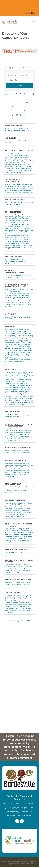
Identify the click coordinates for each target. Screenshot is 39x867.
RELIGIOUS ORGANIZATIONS (16, 550)
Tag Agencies (17, 190)
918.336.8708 (13, 808)
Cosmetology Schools (12, 583)
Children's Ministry (11, 552)
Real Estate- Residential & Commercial (18, 535)
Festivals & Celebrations (13, 163)
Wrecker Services (27, 192)
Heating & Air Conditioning (22, 299)
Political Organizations (12, 452)
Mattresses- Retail (26, 606)
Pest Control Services (21, 391)
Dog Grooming (28, 487)
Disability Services (22, 333)
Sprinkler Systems (23, 395)
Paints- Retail (9, 391)
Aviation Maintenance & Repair (20, 429)
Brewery (8, 566)
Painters (27, 389)
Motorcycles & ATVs (11, 188)
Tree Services (20, 400)
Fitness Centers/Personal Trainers (16, 467)
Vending (18, 438)
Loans (21, 469)
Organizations (26, 451)
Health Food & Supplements (14, 337)
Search (20, 86)
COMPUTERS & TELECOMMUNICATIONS (14, 271)
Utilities (7, 402)
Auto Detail (25, 184)
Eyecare (13, 335)
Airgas (7, 429)
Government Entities (23, 317)
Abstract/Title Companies (14, 527)
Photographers (24, 470)
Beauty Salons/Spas (12, 463)
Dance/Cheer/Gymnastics (14, 261)
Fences (14, 376)
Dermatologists (10, 333)
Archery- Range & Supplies (14, 153)
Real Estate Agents (23, 530)
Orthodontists (9, 346)
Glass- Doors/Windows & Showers (16, 379)
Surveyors (13, 542)
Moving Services (10, 530)
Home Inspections (11, 529)
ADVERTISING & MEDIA (13, 125)
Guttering (28, 379)
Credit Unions (14, 202)
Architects (28, 503)
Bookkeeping (9, 507)
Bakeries (8, 564)
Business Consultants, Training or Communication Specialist (17, 508)
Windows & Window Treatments (16, 404)
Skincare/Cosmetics (12, 472)
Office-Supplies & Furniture (17, 233)
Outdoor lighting (18, 389)
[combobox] (19, 80)
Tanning (26, 472)
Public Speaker (10, 584)
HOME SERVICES (11, 369)
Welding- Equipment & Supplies (16, 439)
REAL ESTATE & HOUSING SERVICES (18, 524)
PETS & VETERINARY (13, 484)
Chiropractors (16, 331)
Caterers (20, 566)
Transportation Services (13, 192)
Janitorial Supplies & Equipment (22, 230)
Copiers (16, 217)
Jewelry (7, 606)
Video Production (22, 247)
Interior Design (10, 381)
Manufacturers (26, 431)
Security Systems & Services (17, 240)
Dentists (23, 331)
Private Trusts (18, 204)
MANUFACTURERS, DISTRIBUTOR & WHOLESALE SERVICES (18, 425)
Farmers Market (27, 161)
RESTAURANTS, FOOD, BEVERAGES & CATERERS (19, 561)
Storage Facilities (15, 243)
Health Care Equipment (25, 335)
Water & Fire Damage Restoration (22, 402)
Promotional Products (18, 237)
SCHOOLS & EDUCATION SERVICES (18, 580)
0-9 (6, 94)
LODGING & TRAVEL (12, 412)
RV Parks (18, 415)
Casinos (26, 155)
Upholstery (29, 400)
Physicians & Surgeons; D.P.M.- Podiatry (18, 352)
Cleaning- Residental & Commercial (17, 510)
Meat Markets (9, 608)
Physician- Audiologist (24, 350)
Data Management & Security (14, 218)
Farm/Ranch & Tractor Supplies (20, 599)
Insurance (8, 512)
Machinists (17, 431)
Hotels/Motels (10, 415)
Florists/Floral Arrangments (14, 601)
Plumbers (14, 301)
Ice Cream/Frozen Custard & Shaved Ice (17, 569)
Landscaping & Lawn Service (14, 383)
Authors (7, 155)
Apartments (27, 527)
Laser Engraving (10, 232)
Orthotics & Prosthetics (22, 346)
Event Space (17, 161)
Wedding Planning (11, 474)
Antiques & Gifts (10, 595)
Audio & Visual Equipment (14, 215)
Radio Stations (26, 130)
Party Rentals (27, 168)
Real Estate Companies (25, 532)
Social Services (26, 452)
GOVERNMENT (10, 314)
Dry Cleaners (16, 465)
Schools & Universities (23, 584)
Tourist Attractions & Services (14, 172)
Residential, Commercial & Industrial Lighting (17, 304)
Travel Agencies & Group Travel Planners (19, 416)
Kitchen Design (20, 381)
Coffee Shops (28, 566)
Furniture (27, 601)
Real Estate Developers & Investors (16, 534)
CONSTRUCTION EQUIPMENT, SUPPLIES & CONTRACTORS (16, 285)
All (33, 94)
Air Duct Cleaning (11, 372)
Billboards (16, 128)
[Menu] (29, 13)
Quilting (17, 608)
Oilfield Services (18, 436)
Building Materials (11, 289)
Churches (21, 552)
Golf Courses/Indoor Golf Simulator (15, 164)
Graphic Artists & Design (13, 228)
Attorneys (8, 505)
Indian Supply (27, 604)
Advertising (9, 128)
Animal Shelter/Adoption (13, 487)
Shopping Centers (25, 610)
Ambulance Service (11, 329)
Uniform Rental (10, 247)
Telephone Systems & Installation (17, 244)
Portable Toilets (19, 235)
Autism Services (10, 259)
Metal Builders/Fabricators (14, 433)
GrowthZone (25, 621)
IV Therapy (19, 341)
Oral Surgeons (25, 344)
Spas (21, 472)
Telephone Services (18, 398)
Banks (7, 202)
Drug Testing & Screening (21, 220)
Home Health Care (19, 339)
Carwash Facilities (27, 186)
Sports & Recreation (11, 170)
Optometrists (15, 344)
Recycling (21, 393)
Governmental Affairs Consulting (22, 226)
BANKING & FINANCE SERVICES (16, 199)
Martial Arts (27, 166)
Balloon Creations (17, 155)
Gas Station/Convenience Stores (19, 602)
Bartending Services (21, 564)
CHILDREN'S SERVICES (13, 256)
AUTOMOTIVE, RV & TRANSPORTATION (12, 180)
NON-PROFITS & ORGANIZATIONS (18, 448)
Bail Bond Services (18, 505)
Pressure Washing (11, 393)
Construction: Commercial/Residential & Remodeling (18, 292)
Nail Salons (15, 470)
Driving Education (26, 583)
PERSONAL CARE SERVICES (15, 460)
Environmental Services (21, 297)
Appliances (21, 372)
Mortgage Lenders (24, 529)
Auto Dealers (17, 184)
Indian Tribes (9, 319)
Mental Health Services (17, 342)
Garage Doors (18, 378)
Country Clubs (24, 157)
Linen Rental (19, 166)
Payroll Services (17, 512)
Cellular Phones (10, 275)
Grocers (19, 604)
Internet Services (16, 277)
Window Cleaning (21, 516)
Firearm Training (27, 465)
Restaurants (9, 572)
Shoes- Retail (14, 610)
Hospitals (12, 341)
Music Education (17, 168)
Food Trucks (18, 568)
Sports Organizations (26, 170)
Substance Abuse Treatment (14, 361)
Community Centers (12, 157)
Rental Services (26, 608)
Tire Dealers (27, 190)
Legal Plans (20, 232)
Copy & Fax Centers (25, 217)
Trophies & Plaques (26, 245)
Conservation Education (13, 451)
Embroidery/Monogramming (15, 222)
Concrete (21, 289)
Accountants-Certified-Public (15, 503)
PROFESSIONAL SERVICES (15, 500)
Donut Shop (9, 568)
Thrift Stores (9, 612)
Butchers (14, 566)
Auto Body (8, 184)
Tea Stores (17, 572)
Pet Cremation (16, 489)
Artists (26, 153)
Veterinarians (9, 492)
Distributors (9, 431)
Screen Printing (18, 239)
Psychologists (27, 359)
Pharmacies (21, 348)
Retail (7, 610)
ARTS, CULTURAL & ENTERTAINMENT (19, 150)
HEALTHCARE (10, 326)
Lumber (8, 301)
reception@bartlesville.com (21, 812)
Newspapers (17, 130)
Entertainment (10, 159)
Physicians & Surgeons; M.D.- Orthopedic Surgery (18, 359)
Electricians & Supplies (12, 295)
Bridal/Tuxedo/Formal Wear (15, 597)
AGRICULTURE (10, 138)
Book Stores (20, 595)
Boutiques (28, 595)
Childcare (19, 259)
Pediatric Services (11, 348)
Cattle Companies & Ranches (14, 141)
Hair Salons (15, 469)
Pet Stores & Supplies (20, 490)
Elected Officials (10, 317)
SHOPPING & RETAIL (12, 592)
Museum (8, 168)
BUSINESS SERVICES (13, 212)
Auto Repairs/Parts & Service (19, 185)
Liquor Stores (15, 606)
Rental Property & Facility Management (18, 537)
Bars (12, 564)
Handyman (9, 299)
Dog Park (8, 489)
